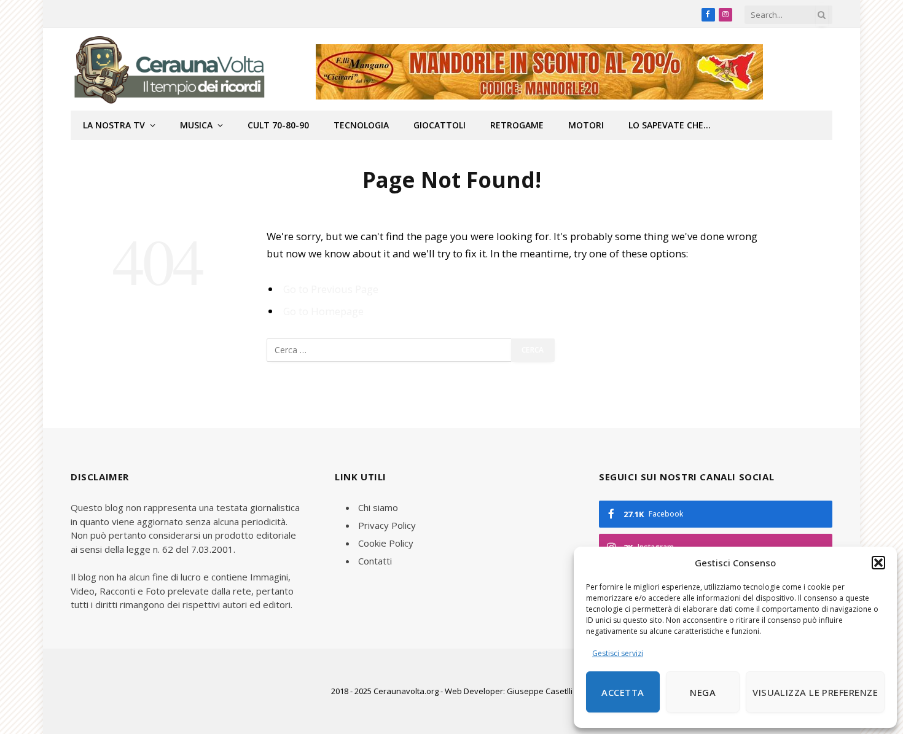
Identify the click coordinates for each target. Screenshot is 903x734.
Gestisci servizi (617, 653)
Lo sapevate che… (669, 125)
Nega (703, 692)
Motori (586, 125)
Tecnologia (361, 125)
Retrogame (517, 125)
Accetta (622, 692)
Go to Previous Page (330, 289)
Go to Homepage (323, 311)
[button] (878, 562)
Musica (196, 125)
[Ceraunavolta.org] (169, 69)
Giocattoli (439, 125)
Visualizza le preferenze (815, 692)
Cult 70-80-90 (278, 125)
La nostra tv (114, 125)
